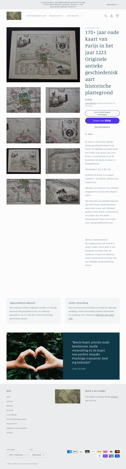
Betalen (10, 406)
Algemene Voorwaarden (17, 428)
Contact (10, 401)
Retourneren (12, 423)
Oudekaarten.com (18, 464)
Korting (10, 410)
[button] (56, 16)
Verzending (11, 415)
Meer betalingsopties (102, 127)
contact (114, 396)
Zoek (9, 397)
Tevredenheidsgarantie (16, 419)
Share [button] (90, 134)
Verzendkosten (91, 103)
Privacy (10, 432)
